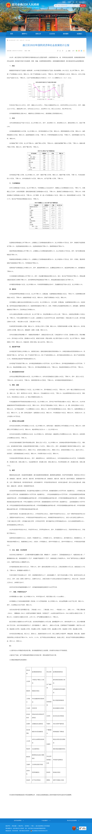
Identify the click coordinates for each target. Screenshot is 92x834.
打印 (69, 50)
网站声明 (21, 825)
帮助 (32, 825)
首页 (18, 40)
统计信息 (28, 40)
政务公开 (22, 40)
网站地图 (14, 825)
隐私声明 (8, 825)
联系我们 (27, 825)
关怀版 (69, 2)
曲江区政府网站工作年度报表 (43, 825)
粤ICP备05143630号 (24, 830)
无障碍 (63, 2)
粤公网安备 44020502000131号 (39, 830)
